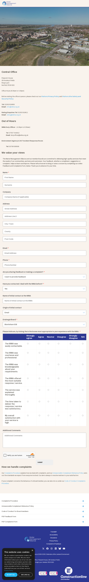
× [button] (32, 550)
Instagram (51, 548)
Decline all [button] (25, 575)
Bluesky (60, 548)
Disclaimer (53, 538)
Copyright (54, 532)
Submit (40, 462)
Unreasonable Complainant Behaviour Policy (68, 473)
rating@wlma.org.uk (14, 115)
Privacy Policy (53, 541)
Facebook (47, 548)
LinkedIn (55, 548)
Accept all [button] (11, 575)
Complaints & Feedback (53, 544)
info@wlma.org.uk (13, 107)
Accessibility (54, 535)
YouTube (64, 548)
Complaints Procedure (12, 473)
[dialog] (18, 564)
